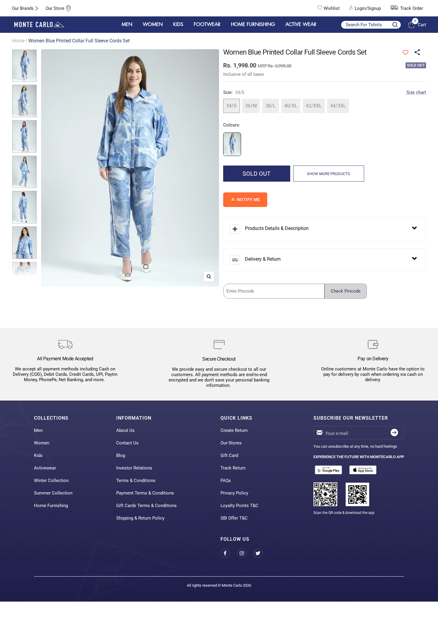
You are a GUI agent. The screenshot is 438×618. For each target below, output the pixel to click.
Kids (38, 455)
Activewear (45, 468)
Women (41, 443)
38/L (270, 106)
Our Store (55, 8)
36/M (251, 106)
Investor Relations (134, 468)
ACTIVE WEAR (300, 24)
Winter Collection (51, 480)
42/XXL (314, 106)
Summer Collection (53, 493)
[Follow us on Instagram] (245, 553)
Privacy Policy (234, 493)
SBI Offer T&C (234, 518)
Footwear (207, 24)
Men (38, 430)
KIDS (178, 24)
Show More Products (328, 174)
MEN (127, 24)
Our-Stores (231, 443)
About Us (125, 430)
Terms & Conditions (136, 480)
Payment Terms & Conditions (145, 493)
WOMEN (153, 24)
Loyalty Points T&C (239, 505)
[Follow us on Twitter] (261, 553)
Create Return (234, 430)
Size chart (416, 92)
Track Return (233, 468)
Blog (120, 455)
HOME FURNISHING (253, 24)
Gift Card (229, 455)
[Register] (394, 432)
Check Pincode (346, 291)
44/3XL (338, 106)
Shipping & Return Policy (140, 518)
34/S (231, 106)
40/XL (290, 106)
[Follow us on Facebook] (228, 553)
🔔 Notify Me (245, 199)
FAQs (225, 480)
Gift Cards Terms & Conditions (146, 505)
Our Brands (23, 8)
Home (18, 41)
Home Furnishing (51, 505)
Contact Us (127, 443)
